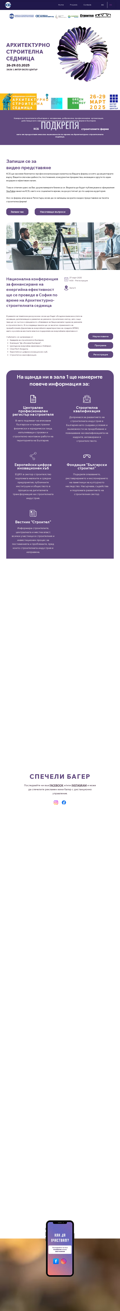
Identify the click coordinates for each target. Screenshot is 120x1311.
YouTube (10, 191)
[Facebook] (64, 802)
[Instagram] (56, 802)
